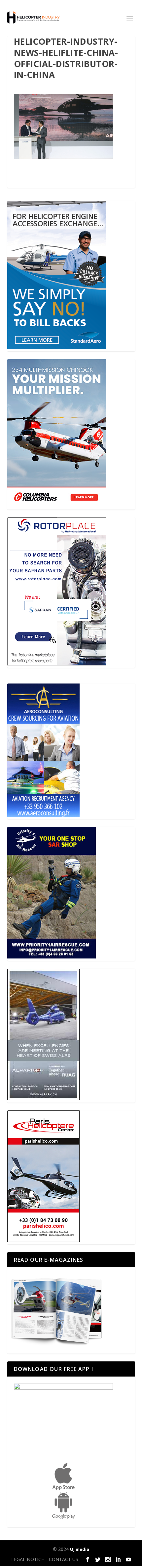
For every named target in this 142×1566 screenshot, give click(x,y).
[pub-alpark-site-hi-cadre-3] (43, 1098)
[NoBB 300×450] (56, 347)
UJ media (79, 1549)
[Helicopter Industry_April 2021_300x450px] (56, 505)
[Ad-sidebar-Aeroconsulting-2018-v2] (43, 815)
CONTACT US (63, 1559)
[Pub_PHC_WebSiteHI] (43, 1240)
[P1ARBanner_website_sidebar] (51, 957)
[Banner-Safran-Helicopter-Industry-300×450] (56, 663)
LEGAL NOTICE (27, 1559)
